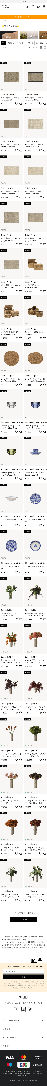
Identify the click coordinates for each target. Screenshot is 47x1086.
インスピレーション (11, 1037)
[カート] (38, 6)
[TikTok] (30, 1009)
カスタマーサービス (11, 1020)
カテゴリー (21, 43)
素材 (41, 43)
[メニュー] (44, 6)
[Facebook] (17, 1009)
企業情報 (6, 1046)
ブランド (30, 43)
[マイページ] (27, 6)
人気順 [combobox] (33, 47)
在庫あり (11, 43)
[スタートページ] (6, 6)
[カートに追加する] (20, 103)
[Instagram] (23, 1009)
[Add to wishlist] (16, 103)
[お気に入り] (33, 6)
